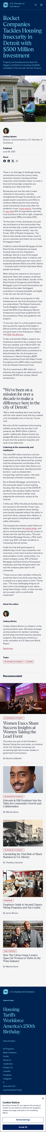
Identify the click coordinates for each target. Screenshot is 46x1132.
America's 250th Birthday (19, 1028)
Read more (8, 648)
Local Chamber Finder (12, 1090)
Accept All (23, 1127)
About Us (7, 1060)
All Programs (8, 1049)
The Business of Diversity (13, 661)
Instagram (7, 1078)
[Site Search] (35, 4)
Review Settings (23, 1120)
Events (6, 1056)
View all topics (9, 1041)
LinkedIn (6, 1071)
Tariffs (9, 1015)
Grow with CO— (10, 1086)
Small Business (10, 951)
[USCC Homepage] (23, 991)
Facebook (7, 1075)
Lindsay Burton (10, 136)
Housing (29, 661)
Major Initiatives (9, 1052)
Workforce (8, 900)
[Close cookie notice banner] (43, 1098)
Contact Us (8, 1067)
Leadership (8, 1064)
